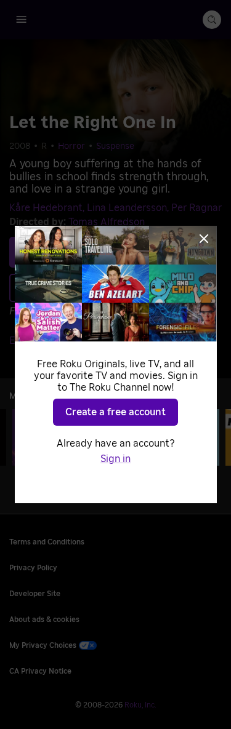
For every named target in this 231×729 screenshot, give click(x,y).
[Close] (204, 239)
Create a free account (115, 412)
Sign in (115, 459)
